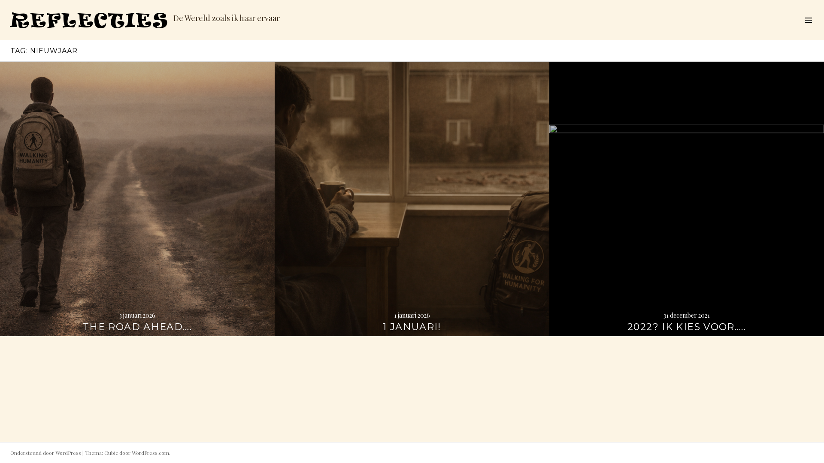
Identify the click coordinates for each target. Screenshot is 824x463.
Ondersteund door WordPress (45, 452)
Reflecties (89, 20)
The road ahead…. (137, 327)
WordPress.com (150, 452)
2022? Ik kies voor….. (686, 327)
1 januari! (412, 327)
